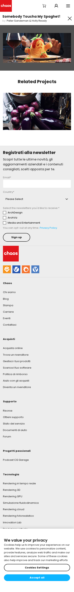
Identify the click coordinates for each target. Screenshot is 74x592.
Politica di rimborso (15, 374)
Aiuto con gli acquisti (16, 381)
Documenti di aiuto (15, 430)
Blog (6, 299)
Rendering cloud (13, 509)
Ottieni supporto (13, 417)
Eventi (6, 318)
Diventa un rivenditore (17, 387)
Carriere (8, 312)
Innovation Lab (12, 522)
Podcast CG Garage (16, 460)
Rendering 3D (11, 490)
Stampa (8, 305)
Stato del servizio (14, 423)
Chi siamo (9, 292)
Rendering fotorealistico (18, 516)
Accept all (37, 577)
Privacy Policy (48, 228)
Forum (7, 436)
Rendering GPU (12, 496)
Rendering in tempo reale (19, 483)
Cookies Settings (37, 567)
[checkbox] (37, 218)
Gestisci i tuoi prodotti (16, 361)
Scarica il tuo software (17, 368)
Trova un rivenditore (16, 355)
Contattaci (9, 325)
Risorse (7, 411)
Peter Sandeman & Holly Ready (27, 21)
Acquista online (13, 348)
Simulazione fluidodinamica (21, 503)
